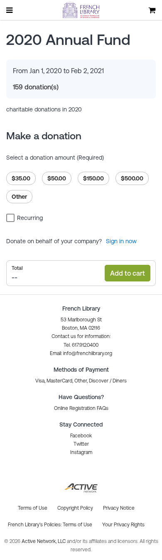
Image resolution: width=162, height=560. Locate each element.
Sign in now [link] (121, 241)
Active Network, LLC (44, 541)
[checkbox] (25, 217)
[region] (81, 185)
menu (10, 10)
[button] (81, 353)
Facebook (81, 436)
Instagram (81, 452)
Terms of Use (77, 525)
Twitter (81, 444)
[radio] (21, 178)
